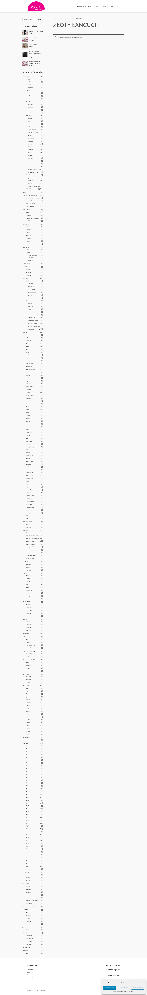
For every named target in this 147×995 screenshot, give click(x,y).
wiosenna (30, 87)
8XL (27, 860)
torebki (28, 252)
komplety (28, 229)
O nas (104, 6)
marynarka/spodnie (31, 552)
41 (26, 791)
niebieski (28, 464)
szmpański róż (30, 501)
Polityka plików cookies (118, 991)
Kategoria (25, 278)
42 (26, 794)
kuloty (29, 315)
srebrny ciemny (30, 495)
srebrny (28, 492)
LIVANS (24, 573)
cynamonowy (29, 386)
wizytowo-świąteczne (34, 186)
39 (26, 783)
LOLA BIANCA (26, 584)
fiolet (27, 406)
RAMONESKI (26, 737)
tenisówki (28, 648)
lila (27, 438)
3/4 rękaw (30, 283)
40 (26, 788)
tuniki (27, 734)
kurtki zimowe (30, 206)
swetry (28, 596)
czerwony (28, 398)
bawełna (30, 93)
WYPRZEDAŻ (26, 947)
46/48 (28, 806)
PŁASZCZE (25, 674)
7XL (27, 857)
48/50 (28, 811)
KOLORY (25, 332)
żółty (27, 518)
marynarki (29, 653)
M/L (27, 863)
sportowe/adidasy (31, 645)
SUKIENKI (29, 144)
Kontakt (111, 6)
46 (26, 803)
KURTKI (28, 115)
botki (27, 639)
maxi (29, 166)
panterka (28, 470)
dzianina (30, 155)
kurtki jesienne (32, 129)
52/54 (28, 826)
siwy (27, 487)
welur (29, 96)
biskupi (28, 349)
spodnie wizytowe (31, 221)
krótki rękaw (31, 289)
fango (27, 404)
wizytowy (28, 527)
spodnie (28, 241)
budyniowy (29, 366)
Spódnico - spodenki (28, 906)
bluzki (27, 662)
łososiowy (29, 441)
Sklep (89, 6)
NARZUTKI (25, 619)
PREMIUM (25, 685)
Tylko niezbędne (123, 987)
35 (26, 771)
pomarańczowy (30, 472)
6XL (27, 854)
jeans (29, 124)
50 (26, 817)
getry (29, 309)
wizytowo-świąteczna (32, 900)
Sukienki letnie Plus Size (34, 169)
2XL (27, 751)
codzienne (30, 149)
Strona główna (81, 6)
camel (27, 372)
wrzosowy (29, 510)
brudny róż (29, 360)
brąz (27, 358)
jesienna (30, 82)
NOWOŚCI (25, 633)
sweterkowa (29, 938)
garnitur (28, 697)
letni (27, 524)
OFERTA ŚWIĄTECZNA (29, 651)
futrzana (28, 269)
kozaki (28, 642)
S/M (27, 869)
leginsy (28, 711)
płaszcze (28, 235)
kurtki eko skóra (30, 203)
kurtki (27, 708)
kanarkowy (29, 426)
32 (26, 763)
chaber (28, 383)
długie (29, 152)
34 (26, 768)
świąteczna (29, 610)
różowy (28, 481)
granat (28, 415)
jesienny (28, 676)
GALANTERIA (26, 247)
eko (29, 121)
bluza (27, 688)
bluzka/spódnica (30, 544)
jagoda (28, 421)
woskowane (31, 329)
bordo (27, 355)
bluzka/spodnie (30, 547)
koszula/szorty (30, 550)
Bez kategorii (26, 76)
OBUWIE (25, 637)
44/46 (28, 800)
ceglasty (28, 381)
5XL (27, 846)
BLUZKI (28, 281)
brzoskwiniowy (30, 363)
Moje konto (97, 6)
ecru (27, 401)
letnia (29, 84)
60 (26, 849)
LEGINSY (25, 561)
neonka (28, 458)
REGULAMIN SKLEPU (129, 991)
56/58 (28, 837)
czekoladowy (29, 395)
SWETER (28, 627)
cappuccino (29, 375)
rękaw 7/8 (30, 295)
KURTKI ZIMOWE (33, 132)
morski (28, 452)
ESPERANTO (26, 210)
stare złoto (29, 498)
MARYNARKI (26, 602)
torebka (31, 260)
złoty (27, 515)
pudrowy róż (29, 475)
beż (27, 343)
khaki (27, 429)
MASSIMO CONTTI (33, 255)
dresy (27, 575)
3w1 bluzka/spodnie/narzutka (34, 538)
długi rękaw (31, 286)
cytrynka (28, 389)
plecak (31, 257)
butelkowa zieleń (30, 369)
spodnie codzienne (33, 320)
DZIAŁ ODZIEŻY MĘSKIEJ (29, 195)
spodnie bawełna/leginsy (33, 218)
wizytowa (30, 113)
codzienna (30, 107)
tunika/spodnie (30, 558)
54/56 (28, 831)
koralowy (28, 435)
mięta (27, 449)
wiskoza (30, 98)
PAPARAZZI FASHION (28, 659)
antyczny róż (29, 338)
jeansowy (28, 424)
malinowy (28, 444)
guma (29, 312)
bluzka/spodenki (30, 541)
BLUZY (28, 79)
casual (29, 146)
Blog (117, 6)
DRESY (28, 90)
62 (26, 852)
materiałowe (31, 317)
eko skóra (30, 158)
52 (26, 823)
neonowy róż (29, 461)
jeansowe (28, 877)
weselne (30, 183)
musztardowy (30, 455)
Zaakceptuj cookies (109, 987)
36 (26, 774)
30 (26, 757)
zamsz (27, 616)
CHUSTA (24, 192)
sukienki (28, 244)
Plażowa (28, 624)
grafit (27, 412)
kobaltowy (29, 432)
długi (27, 912)
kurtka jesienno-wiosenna (33, 198)
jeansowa (28, 889)
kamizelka (28, 699)
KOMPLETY (25, 530)
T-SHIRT (28, 189)
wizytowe (30, 298)
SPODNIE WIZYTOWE (34, 326)
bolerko (28, 226)
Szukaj (39, 19)
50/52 (28, 820)
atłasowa (30, 104)
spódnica (28, 215)
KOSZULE (29, 101)
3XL (27, 786)
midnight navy (30, 447)
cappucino (29, 378)
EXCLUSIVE (25, 224)
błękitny (28, 352)
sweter (28, 581)
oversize (28, 866)
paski (27, 249)
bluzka (28, 587)
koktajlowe (31, 164)
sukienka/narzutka (31, 555)
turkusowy (29, 504)
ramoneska (31, 138)
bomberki (30, 118)
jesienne (28, 272)
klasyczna (28, 607)
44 (26, 797)
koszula (30, 110)
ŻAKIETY (25, 950)
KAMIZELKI (25, 267)
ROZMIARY (25, 743)
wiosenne (30, 141)
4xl (27, 814)
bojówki (30, 303)
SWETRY (25, 910)
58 (26, 840)
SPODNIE (29, 301)
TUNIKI (24, 933)
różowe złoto (30, 478)
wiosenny (28, 921)
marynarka (29, 590)
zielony (28, 513)
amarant (28, 335)
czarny (28, 392)
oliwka (28, 467)
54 (26, 829)
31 (26, 760)
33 (26, 765)
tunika (27, 599)
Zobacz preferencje (137, 987)
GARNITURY (26, 263)
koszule (28, 232)
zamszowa (29, 903)
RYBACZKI (25, 872)
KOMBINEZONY (27, 522)
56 (26, 834)
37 (26, 777)
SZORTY (24, 927)
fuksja (27, 409)
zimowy (28, 682)
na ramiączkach (32, 292)
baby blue (28, 340)
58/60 (28, 843)
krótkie (28, 918)
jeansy (28, 212)
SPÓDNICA (25, 883)
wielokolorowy (30, 507)
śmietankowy (29, 490)
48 (26, 809)
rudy (27, 484)
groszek (28, 418)
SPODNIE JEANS (32, 323)
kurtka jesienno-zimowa (32, 201)
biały (27, 346)
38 (26, 780)
